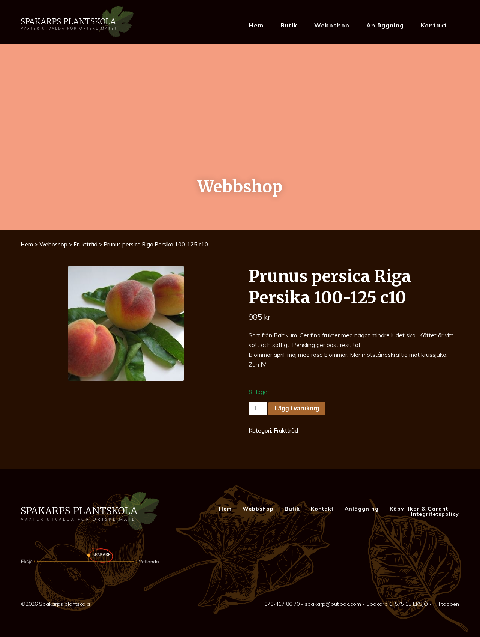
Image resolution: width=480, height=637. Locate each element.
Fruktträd (86, 244)
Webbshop (332, 25)
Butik (288, 25)
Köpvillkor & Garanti (420, 508)
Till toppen (446, 604)
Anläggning (385, 25)
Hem (256, 25)
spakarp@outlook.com (333, 604)
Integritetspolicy (435, 514)
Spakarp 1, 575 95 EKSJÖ (397, 604)
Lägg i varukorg (297, 408)
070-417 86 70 (282, 604)
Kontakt (434, 25)
